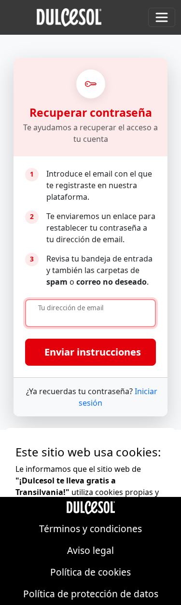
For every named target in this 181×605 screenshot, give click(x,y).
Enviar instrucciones (92, 351)
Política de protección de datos (90, 593)
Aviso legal (90, 550)
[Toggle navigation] (161, 17)
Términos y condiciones (90, 528)
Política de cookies (90, 571)
